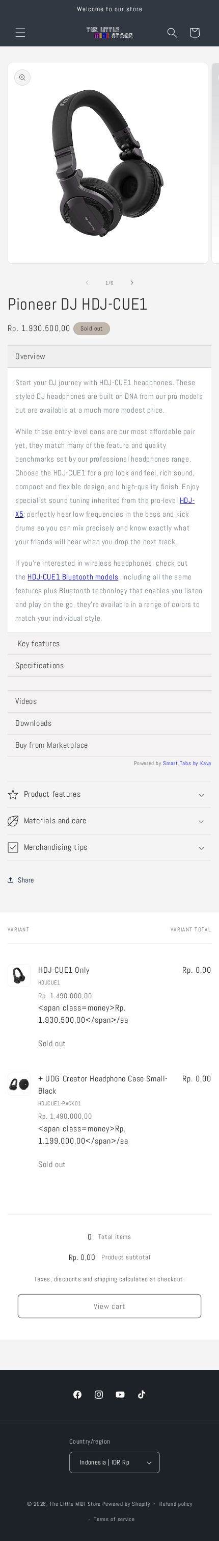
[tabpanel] (109, 500)
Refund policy (175, 1503)
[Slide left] (87, 282)
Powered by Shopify (126, 1503)
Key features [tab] (37, 643)
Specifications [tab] (39, 665)
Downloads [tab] (33, 723)
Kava (205, 763)
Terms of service (114, 1519)
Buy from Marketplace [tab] (51, 745)
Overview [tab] (30, 356)
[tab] (109, 684)
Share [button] (26, 880)
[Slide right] (132, 282)
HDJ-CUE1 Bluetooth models (73, 577)
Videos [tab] (26, 701)
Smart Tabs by (181, 763)
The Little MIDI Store (75, 1503)
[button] (20, 32)
